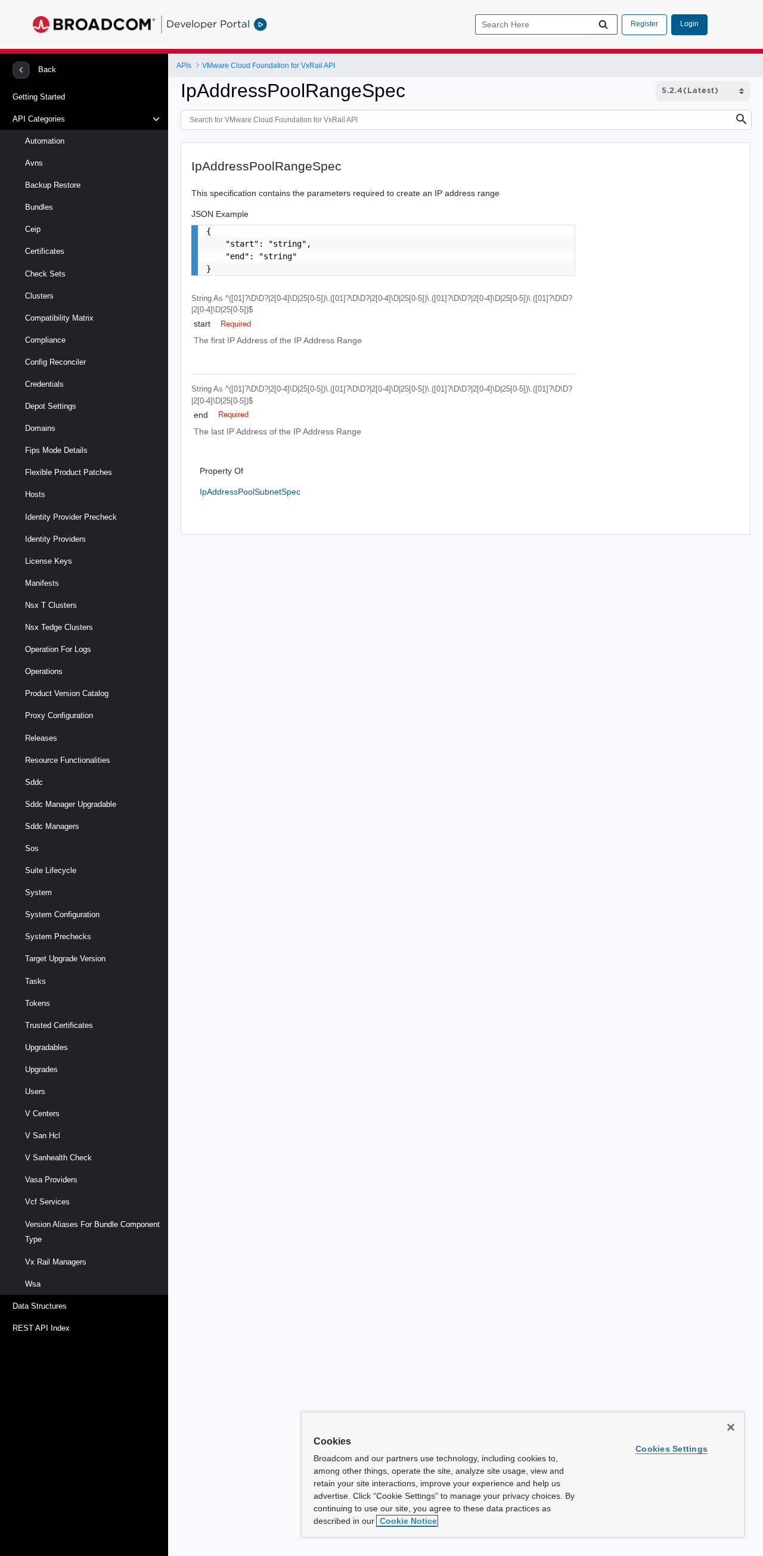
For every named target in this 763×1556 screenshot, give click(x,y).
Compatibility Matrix (59, 317)
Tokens (37, 1003)
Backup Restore (52, 185)
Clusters (39, 295)
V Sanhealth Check (58, 1157)
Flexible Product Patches (68, 472)
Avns (34, 163)
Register (644, 24)
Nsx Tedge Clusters (59, 627)
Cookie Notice (407, 1521)
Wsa (33, 1283)
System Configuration (62, 914)
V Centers (42, 1113)
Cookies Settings (671, 1448)
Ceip (33, 229)
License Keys (48, 561)
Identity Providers (55, 539)
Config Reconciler (55, 362)
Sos (32, 848)
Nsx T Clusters (51, 605)
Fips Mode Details (56, 450)
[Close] (730, 1427)
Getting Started (39, 96)
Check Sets (45, 273)
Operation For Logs (58, 649)
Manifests (42, 583)
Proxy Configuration (59, 715)
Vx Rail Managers (55, 1261)
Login (689, 24)
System (38, 892)
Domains (40, 428)
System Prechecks (58, 936)
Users (35, 1091)
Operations (44, 671)
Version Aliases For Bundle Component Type (92, 1232)
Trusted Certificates (59, 1025)
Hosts (35, 494)
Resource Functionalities (67, 760)
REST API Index (41, 1328)
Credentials (44, 384)
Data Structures (40, 1306)
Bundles (39, 207)
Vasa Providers (51, 1179)
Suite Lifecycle (50, 870)
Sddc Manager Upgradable (70, 804)
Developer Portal (208, 23)
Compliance (45, 340)
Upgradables (46, 1047)
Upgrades (41, 1069)
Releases (41, 738)
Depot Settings (50, 406)
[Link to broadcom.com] (94, 24)
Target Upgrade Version (65, 958)
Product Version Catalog (66, 693)
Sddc (34, 782)
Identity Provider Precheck (71, 517)
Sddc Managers (52, 826)
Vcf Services (47, 1201)
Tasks (35, 981)
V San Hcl (42, 1135)
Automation (44, 140)
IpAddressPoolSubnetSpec (250, 491)
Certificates (44, 251)
